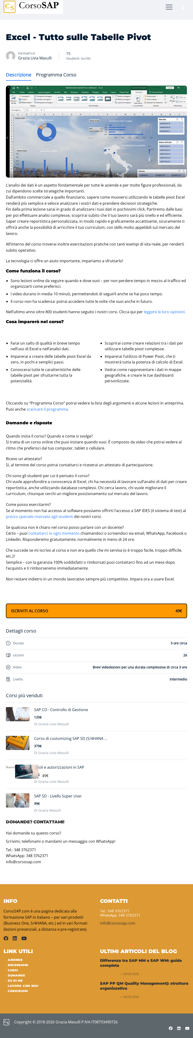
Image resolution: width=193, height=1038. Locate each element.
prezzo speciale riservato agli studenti (39, 516)
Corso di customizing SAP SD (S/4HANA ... (70, 738)
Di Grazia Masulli (47, 810)
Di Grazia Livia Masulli (51, 724)
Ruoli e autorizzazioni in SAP (59, 767)
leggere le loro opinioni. (165, 311)
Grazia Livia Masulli (35, 58)
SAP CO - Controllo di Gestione (61, 709)
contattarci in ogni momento (54, 533)
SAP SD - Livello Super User (58, 796)
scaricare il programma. (48, 409)
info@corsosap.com (117, 923)
